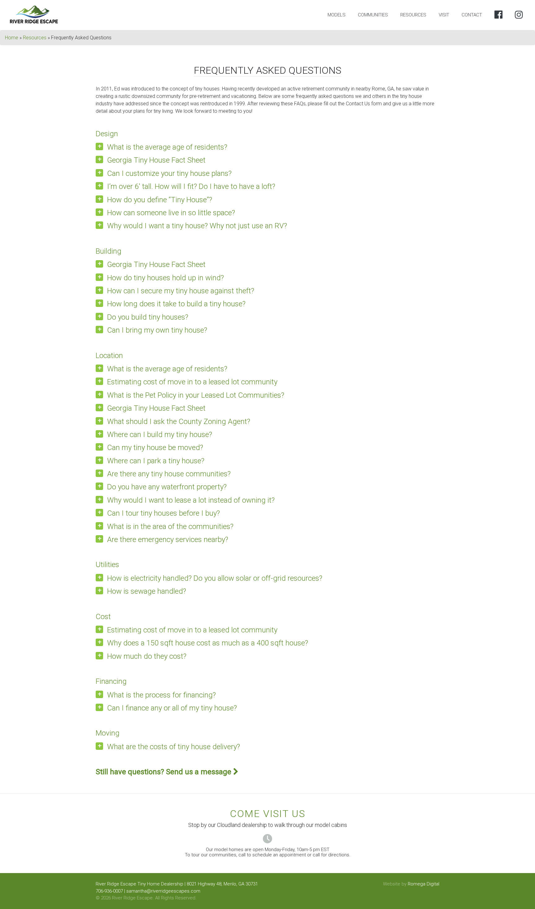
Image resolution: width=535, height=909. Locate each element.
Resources (413, 15)
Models (337, 15)
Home (11, 38)
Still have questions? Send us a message (164, 771)
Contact (472, 15)
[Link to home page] (34, 15)
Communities (373, 15)
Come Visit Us (267, 813)
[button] (267, 147)
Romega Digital (423, 884)
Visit (444, 15)
